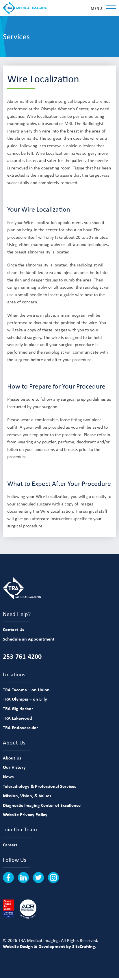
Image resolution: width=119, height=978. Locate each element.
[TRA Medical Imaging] (25, 7)
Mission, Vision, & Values (27, 795)
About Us (12, 758)
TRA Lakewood (17, 718)
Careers (10, 844)
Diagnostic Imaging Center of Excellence (42, 805)
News (8, 776)
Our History (14, 767)
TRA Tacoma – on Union (26, 689)
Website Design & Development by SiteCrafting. (49, 946)
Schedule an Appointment (29, 639)
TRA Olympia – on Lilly (25, 699)
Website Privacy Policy (25, 814)
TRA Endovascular (20, 727)
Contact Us (13, 629)
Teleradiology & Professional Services (39, 786)
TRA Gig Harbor (18, 708)
